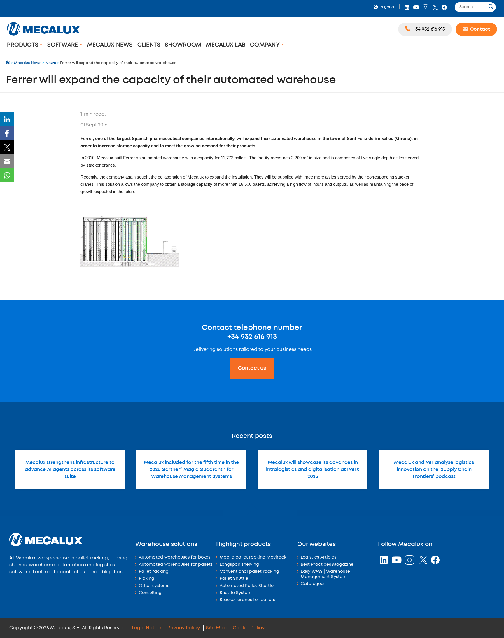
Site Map (216, 628)
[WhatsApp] (7, 175)
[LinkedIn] (7, 119)
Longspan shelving (239, 565)
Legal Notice (146, 628)
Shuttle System (235, 593)
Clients (148, 45)
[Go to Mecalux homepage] (8, 63)
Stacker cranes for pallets (247, 600)
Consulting (150, 593)
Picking (146, 579)
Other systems (154, 586)
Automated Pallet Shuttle (247, 586)
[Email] (7, 161)
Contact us (252, 368)
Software (63, 45)
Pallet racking (154, 572)
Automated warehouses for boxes (174, 557)
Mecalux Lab (225, 45)
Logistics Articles (318, 557)
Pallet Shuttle (234, 579)
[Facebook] (7, 133)
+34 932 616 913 (252, 337)
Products (23, 45)
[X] (7, 147)
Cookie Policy (249, 628)
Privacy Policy (183, 628)
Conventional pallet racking (249, 572)
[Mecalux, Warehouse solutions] (43, 36)
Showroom (183, 45)
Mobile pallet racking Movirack (253, 557)
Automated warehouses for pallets (176, 565)
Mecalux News (110, 45)
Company (265, 45)
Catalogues (313, 584)
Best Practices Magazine (327, 565)
